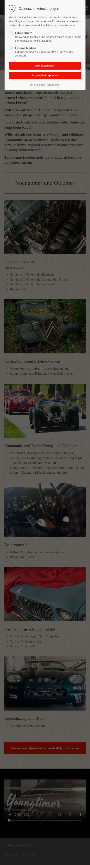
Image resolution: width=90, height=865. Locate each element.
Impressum (53, 84)
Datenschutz (37, 84)
